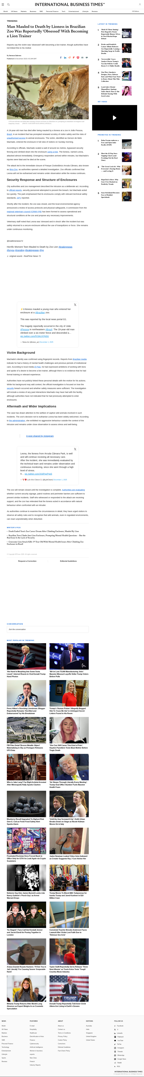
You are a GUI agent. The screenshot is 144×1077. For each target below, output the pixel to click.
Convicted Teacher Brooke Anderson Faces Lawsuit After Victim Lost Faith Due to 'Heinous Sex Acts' (68, 932)
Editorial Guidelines (68, 561)
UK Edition (135, 11)
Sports (4, 1058)
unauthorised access (16, 138)
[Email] (82, 58)
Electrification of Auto (37, 1036)
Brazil (9, 134)
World (5, 11)
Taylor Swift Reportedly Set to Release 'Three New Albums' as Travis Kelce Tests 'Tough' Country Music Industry (69, 969)
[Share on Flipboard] (74, 58)
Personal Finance (52, 11)
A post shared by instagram (40, 436)
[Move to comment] (87, 58)
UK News (14, 11)
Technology (5, 1047)
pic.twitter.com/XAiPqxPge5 (38, 474)
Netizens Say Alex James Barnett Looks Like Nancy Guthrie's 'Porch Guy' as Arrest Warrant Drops (26, 895)
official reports (15, 190)
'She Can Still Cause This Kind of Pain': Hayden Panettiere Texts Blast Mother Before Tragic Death (69, 747)
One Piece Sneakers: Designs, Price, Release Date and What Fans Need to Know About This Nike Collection (110, 76)
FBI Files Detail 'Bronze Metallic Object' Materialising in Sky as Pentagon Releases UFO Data (25, 747)
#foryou (10, 250)
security (10, 388)
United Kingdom (91, 1036)
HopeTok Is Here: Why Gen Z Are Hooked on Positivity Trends (109, 182)
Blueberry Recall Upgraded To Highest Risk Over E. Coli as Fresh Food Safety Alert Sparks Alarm (25, 821)
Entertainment (74, 11)
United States (90, 1040)
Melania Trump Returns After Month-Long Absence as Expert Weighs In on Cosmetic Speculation (25, 1006)
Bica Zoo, (14, 169)
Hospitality (33, 1029)
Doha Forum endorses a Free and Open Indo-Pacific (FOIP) (110, 142)
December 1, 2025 (46, 342)
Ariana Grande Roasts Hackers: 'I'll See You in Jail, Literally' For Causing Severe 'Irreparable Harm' (26, 969)
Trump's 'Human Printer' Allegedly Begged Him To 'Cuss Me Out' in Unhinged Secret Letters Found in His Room (68, 711)
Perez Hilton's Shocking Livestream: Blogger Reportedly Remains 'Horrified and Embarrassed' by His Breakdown (26, 711)
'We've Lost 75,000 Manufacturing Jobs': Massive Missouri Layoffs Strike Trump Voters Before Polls (69, 674)
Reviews (95, 11)
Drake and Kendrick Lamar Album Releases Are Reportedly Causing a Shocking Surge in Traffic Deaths (110, 48)
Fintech (32, 1061)
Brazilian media (80, 359)
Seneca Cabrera (15, 55)
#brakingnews (65, 247)
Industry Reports (35, 1065)
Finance (32, 1040)
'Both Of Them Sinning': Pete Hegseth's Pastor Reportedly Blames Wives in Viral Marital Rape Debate (110, 34)
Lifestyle (85, 11)
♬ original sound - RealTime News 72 (24, 256)
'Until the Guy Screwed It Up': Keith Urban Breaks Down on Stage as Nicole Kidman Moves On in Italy (67, 821)
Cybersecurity (34, 1044)
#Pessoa (24, 329)
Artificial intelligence (36, 1047)
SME (41, 11)
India (87, 1029)
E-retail (32, 1026)
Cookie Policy (62, 1040)
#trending (19, 250)
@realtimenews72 (15, 241)
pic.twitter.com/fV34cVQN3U (34, 336)
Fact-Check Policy (64, 1051)
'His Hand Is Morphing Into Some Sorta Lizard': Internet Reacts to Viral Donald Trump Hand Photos (26, 674)
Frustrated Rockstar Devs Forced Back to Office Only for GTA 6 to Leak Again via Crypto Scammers (26, 858)
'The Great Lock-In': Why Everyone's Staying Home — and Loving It (110, 169)
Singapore (89, 1033)
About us (61, 1026)
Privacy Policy (62, 1036)
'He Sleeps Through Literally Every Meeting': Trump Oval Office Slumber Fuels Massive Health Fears (68, 784)
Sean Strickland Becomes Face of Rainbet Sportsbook (110, 195)
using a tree (52, 152)
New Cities (33, 1058)
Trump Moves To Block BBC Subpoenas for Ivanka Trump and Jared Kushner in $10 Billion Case (68, 895)
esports (32, 1054)
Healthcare (33, 1033)
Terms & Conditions (64, 1033)
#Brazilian (40, 312)
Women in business (36, 1051)
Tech (63, 11)
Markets (24, 11)
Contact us (61, 1029)
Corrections (61, 1044)
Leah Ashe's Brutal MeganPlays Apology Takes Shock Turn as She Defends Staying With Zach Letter (110, 91)
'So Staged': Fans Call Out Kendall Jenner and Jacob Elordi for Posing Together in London (25, 932)
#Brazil (48, 329)
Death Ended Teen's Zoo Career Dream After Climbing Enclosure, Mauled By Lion (44, 531)
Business (33, 11)
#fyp (41, 250)
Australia (89, 1026)
